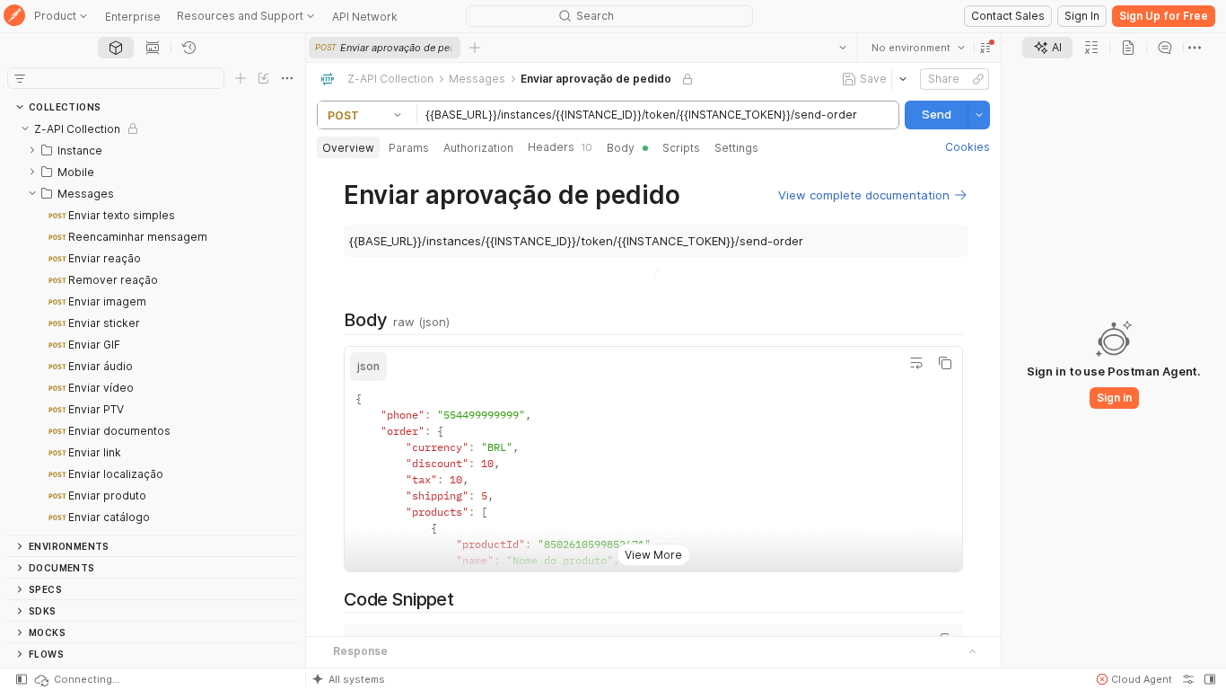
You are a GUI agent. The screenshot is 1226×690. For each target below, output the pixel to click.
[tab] (116, 47)
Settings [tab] (736, 148)
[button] (985, 48)
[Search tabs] (843, 47)
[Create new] (240, 78)
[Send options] (979, 115)
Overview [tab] (348, 148)
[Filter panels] (20, 78)
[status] (76, 679)
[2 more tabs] (1194, 48)
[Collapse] (25, 128)
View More (653, 555)
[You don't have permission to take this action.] (475, 47)
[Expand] (32, 150)
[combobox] (918, 48)
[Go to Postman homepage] (14, 16)
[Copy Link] (978, 79)
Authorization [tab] (478, 148)
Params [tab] (409, 148)
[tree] (152, 326)
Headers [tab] (560, 147)
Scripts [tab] (681, 148)
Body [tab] (621, 148)
